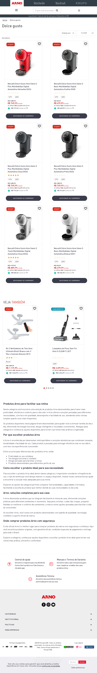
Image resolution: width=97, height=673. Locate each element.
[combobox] (47, 10)
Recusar (73, 662)
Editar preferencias (78, 668)
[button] (10, 97)
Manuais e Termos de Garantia (71, 559)
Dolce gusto (15, 20)
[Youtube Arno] (53, 605)
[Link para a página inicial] (5, 20)
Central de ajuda (22, 559)
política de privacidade (51, 666)
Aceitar (82, 662)
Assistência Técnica (45, 576)
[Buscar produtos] (57, 10)
